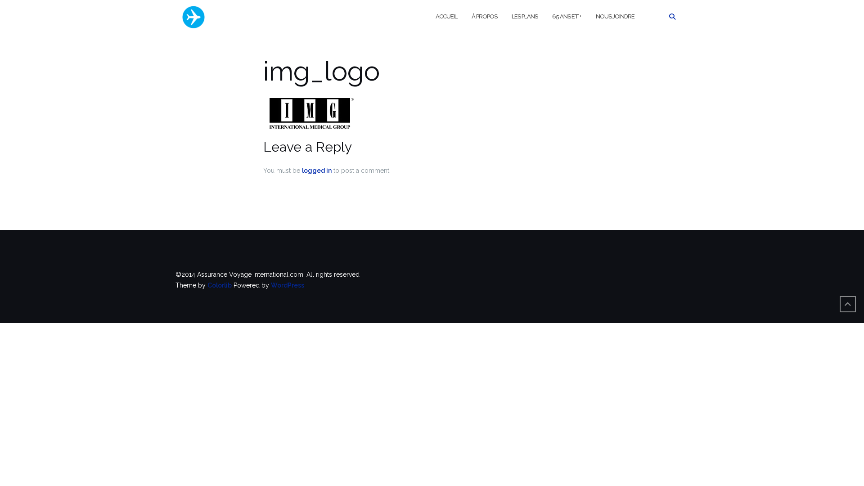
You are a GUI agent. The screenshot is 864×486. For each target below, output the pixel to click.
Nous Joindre (615, 16)
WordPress (287, 285)
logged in (317, 170)
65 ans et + (566, 16)
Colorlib (219, 285)
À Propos (484, 16)
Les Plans (525, 16)
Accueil (446, 16)
